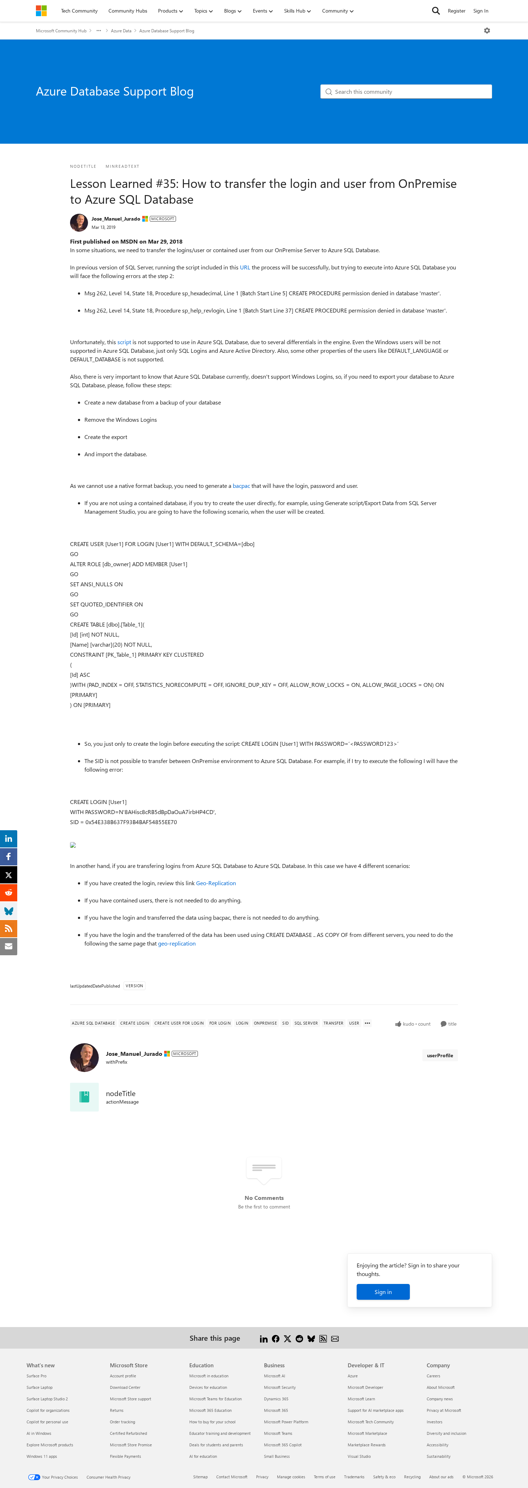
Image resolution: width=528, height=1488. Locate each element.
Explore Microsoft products (50, 1444)
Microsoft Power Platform (286, 1421)
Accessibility (437, 1444)
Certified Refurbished (128, 1433)
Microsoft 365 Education (210, 1410)
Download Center (125, 1387)
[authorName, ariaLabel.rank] (79, 223)
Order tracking (122, 1421)
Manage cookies (291, 1476)
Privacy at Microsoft (444, 1410)
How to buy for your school (212, 1421)
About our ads (441, 1476)
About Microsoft (441, 1387)
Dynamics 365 (276, 1398)
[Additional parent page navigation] (98, 31)
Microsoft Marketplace (367, 1433)
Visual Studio (359, 1456)
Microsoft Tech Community (371, 1421)
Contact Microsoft (231, 1476)
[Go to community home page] (41, 10)
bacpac (242, 485)
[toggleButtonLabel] (487, 31)
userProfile (440, 1055)
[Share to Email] (335, 1337)
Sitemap (200, 1476)
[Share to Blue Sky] (311, 1337)
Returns (117, 1410)
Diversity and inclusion (446, 1433)
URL (246, 267)
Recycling (412, 1476)
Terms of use (324, 1476)
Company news (440, 1398)
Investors (435, 1421)
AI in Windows (39, 1433)
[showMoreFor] (367, 1023)
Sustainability (438, 1456)
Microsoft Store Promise (131, 1444)
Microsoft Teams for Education (215, 1398)
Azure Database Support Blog (166, 30)
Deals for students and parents (216, 1444)
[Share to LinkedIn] (264, 1337)
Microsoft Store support (130, 1398)
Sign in (383, 1291)
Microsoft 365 (276, 1410)
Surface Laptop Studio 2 (47, 1398)
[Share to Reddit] (299, 1337)
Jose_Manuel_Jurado (116, 218)
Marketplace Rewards (367, 1444)
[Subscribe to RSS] (323, 1337)
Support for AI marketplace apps (376, 1410)
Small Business (277, 1456)
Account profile (123, 1375)
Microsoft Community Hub (61, 30)
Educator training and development (220, 1433)
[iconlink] (84, 1097)
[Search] (436, 10)
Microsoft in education (208, 1375)
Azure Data (121, 30)
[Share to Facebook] (275, 1337)
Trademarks (354, 1476)
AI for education (203, 1456)
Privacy (262, 1476)
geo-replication (177, 943)
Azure (353, 1375)
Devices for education (208, 1387)
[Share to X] (287, 1337)
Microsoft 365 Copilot (283, 1444)
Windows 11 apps (42, 1456)
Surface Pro (36, 1375)
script (125, 342)
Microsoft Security (280, 1387)
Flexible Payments (125, 1456)
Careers (433, 1375)
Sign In (480, 10)
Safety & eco (384, 1476)
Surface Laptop (39, 1387)
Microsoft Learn (361, 1398)
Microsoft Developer (365, 1387)
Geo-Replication (216, 883)
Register (457, 10)
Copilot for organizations (48, 1410)
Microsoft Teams (278, 1433)
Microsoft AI (274, 1375)
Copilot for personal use (47, 1421)
